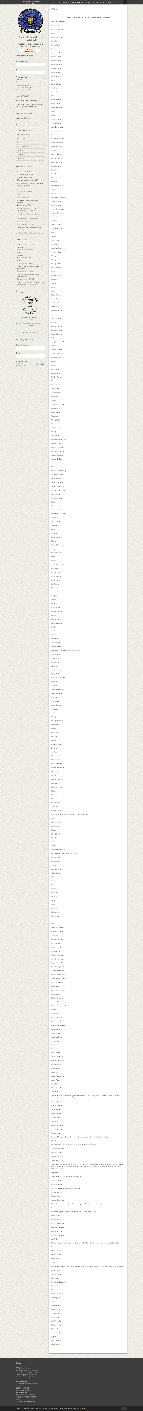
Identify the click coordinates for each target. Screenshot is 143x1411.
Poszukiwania (21, 150)
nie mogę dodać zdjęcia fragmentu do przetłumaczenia (28, 275)
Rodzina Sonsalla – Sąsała (25, 222)
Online (23, 118)
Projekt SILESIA (77, 2)
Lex (18, 189)
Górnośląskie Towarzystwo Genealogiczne (30, 2)
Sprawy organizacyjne (23, 134)
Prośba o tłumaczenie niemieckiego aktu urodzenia (29, 254)
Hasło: (18, 69)
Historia (19, 142)
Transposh (83, 1408)
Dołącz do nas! (105, 2)
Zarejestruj (19, 79)
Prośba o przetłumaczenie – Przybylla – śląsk (30, 282)
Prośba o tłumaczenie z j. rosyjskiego (28, 261)
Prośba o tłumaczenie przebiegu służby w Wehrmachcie (29, 268)
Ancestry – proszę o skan (24, 177)
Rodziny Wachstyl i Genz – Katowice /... (29, 208)
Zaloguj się (40, 81)
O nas (52, 2)
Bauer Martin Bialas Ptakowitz (26, 172)
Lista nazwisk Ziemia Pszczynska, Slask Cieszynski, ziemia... (29, 229)
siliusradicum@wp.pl (27, 1377)
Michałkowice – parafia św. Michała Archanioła (28, 201)
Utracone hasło (20, 82)
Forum (95, 2)
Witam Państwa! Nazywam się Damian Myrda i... (30, 215)
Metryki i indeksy (63, 2)
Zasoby (88, 2)
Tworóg (19, 195)
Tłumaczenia (21, 154)
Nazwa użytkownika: (22, 61)
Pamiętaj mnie (22, 77)
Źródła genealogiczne (23, 130)
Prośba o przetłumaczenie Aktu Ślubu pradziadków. (28, 246)
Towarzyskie (20, 158)
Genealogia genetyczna (24, 146)
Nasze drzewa (21, 138)
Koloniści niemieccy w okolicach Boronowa (30, 183)
